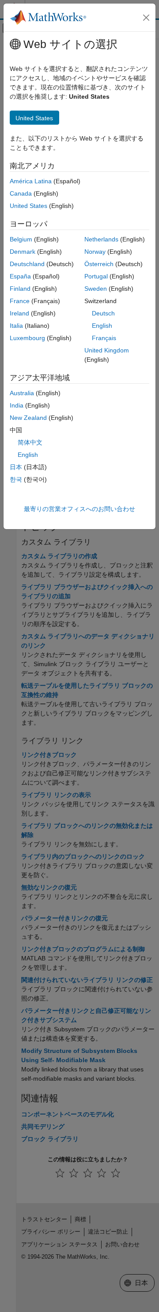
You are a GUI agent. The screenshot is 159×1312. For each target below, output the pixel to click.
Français (104, 337)
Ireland (19, 313)
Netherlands (101, 239)
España (20, 276)
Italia (16, 325)
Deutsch (103, 313)
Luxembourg (27, 337)
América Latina (31, 181)
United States (28, 205)
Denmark (22, 251)
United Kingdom (106, 350)
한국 (16, 479)
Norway (95, 251)
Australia (22, 393)
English (102, 325)
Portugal (96, 276)
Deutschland (27, 263)
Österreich (99, 263)
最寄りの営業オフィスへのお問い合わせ (79, 508)
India (16, 405)
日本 (16, 467)
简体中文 (30, 442)
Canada (21, 193)
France (20, 300)
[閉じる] (146, 17)
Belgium (21, 239)
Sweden (95, 288)
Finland (20, 288)
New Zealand (28, 417)
